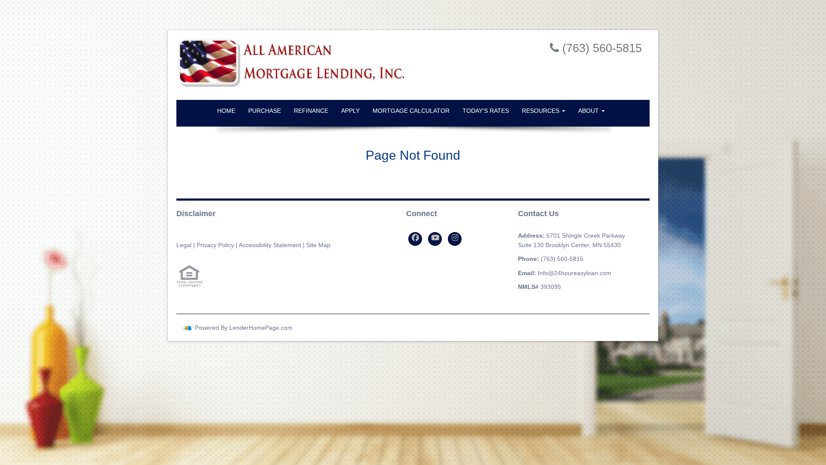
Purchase (264, 110)
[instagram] (455, 239)
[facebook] (415, 239)
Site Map (318, 245)
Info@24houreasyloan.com (574, 273)
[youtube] (435, 239)
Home (226, 110)
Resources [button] (541, 110)
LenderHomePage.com (261, 327)
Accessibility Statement (270, 245)
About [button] (589, 110)
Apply (350, 110)
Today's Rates (485, 110)
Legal (183, 245)
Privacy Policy (215, 245)
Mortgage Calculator (411, 110)
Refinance (311, 110)
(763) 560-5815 (562, 258)
